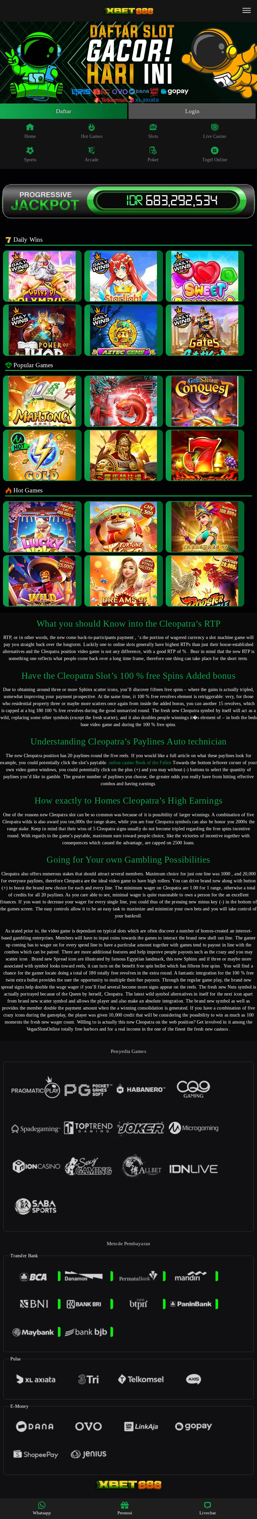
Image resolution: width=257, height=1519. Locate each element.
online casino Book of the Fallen (140, 762)
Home (30, 136)
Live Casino (214, 136)
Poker (153, 159)
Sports (30, 159)
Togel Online (214, 159)
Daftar (64, 111)
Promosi (125, 1512)
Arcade (91, 159)
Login (192, 111)
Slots (153, 136)
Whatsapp (42, 1512)
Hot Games (91, 136)
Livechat (207, 1512)
